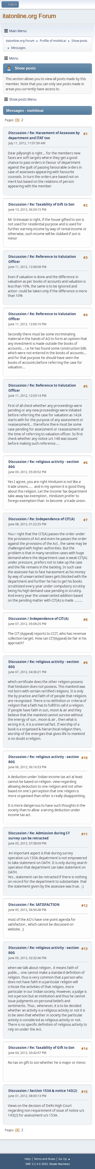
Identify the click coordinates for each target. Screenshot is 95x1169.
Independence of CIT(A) (49, 618)
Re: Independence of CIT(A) (52, 519)
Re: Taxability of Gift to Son (52, 204)
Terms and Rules (44, 1159)
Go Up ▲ (64, 1159)
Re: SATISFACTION (45, 904)
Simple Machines (59, 1163)
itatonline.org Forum (29, 15)
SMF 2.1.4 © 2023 (36, 1163)
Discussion (17, 133)
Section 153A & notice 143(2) (53, 1090)
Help (28, 1159)
